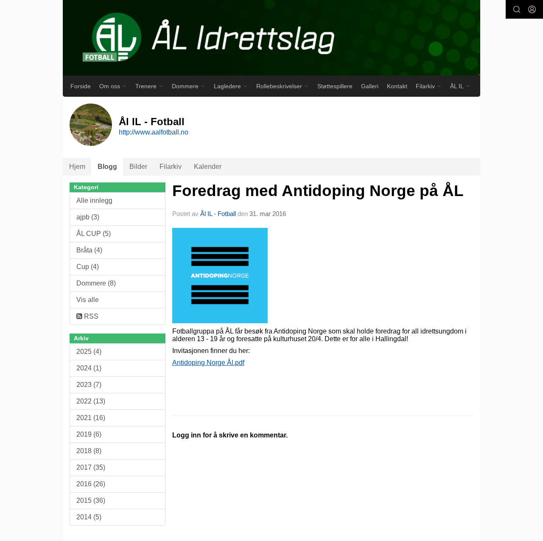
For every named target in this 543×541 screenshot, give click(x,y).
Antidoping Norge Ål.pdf (208, 362)
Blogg (107, 166)
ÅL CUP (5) (93, 233)
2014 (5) (88, 517)
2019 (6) (88, 434)
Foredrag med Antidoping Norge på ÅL (318, 190)
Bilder (138, 166)
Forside (80, 86)
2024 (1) (88, 368)
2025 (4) (88, 351)
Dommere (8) (96, 283)
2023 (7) (88, 384)
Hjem (77, 166)
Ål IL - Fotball (218, 213)
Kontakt (397, 86)
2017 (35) (90, 467)
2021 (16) (90, 417)
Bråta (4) (89, 250)
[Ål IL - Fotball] (271, 38)
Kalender (207, 166)
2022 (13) (90, 401)
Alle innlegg (94, 200)
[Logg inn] (532, 9)
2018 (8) (88, 450)
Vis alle (87, 299)
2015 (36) (90, 500)
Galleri (369, 86)
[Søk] (516, 9)
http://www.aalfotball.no (153, 132)
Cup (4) (87, 266)
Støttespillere (335, 86)
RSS (90, 316)
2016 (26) (90, 484)
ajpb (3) (87, 217)
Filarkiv (171, 166)
